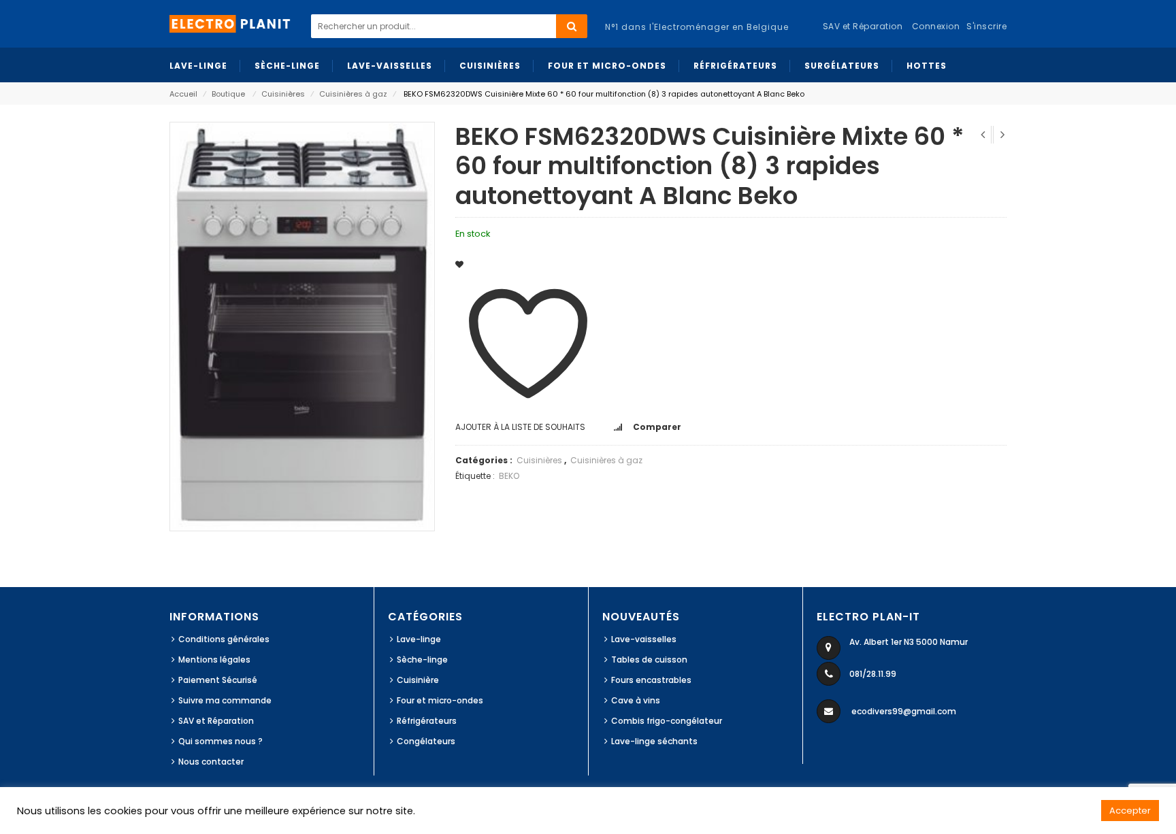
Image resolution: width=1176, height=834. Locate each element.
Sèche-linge (422, 659)
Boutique (228, 93)
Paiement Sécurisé (217, 680)
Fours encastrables (651, 680)
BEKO (509, 476)
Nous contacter (211, 761)
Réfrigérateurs (427, 721)
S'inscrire (986, 26)
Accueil (183, 93)
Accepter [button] (1130, 810)
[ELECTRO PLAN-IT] (230, 23)
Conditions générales (224, 639)
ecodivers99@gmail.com (903, 711)
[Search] (571, 26)
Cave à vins (635, 700)
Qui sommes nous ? (220, 741)
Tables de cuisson (649, 659)
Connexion (936, 26)
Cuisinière (418, 680)
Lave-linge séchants (654, 741)
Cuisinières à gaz (353, 93)
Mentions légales (214, 659)
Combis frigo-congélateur (666, 721)
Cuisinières (283, 93)
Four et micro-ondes (440, 700)
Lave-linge (419, 639)
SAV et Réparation (216, 721)
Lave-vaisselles (643, 639)
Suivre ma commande (225, 700)
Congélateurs (426, 741)
